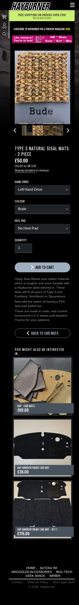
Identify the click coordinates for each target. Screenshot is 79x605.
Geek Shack (35, 576)
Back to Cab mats (44, 333)
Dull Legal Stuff (63, 582)
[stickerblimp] (42, 39)
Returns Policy (38, 582)
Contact (17, 582)
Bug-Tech (64, 572)
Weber (54, 576)
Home (31, 568)
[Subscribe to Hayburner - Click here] (42, 29)
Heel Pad (20, 220)
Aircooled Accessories (31, 572)
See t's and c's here (42, 18)
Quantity (21, 240)
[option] (27, 130)
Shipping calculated (25, 170)
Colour (20, 201)
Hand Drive (22, 182)
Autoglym (48, 568)
